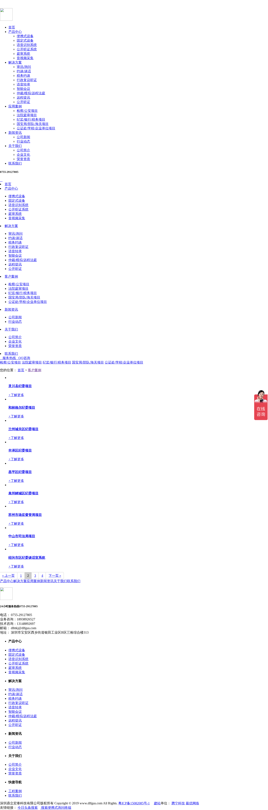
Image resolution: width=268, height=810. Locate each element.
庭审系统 (23, 53)
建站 (157, 803)
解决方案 (15, 62)
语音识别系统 (27, 45)
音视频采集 (25, 58)
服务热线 (8, 358)
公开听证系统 (27, 49)
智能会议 (23, 89)
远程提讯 (23, 97)
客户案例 (11, 276)
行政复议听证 (27, 80)
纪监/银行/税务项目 (31, 119)
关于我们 (15, 146)
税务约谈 (23, 75)
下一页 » (55, 575)
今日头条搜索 (28, 807)
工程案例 (15, 791)
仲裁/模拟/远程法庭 (31, 93)
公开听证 (23, 102)
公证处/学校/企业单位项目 (36, 128)
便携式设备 (25, 36)
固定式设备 (25, 40)
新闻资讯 (15, 132)
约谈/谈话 (24, 71)
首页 (11, 27)
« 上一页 (8, 575)
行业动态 (23, 141)
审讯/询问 (24, 67)
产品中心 (15, 31)
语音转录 (23, 84)
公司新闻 (23, 137)
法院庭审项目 (27, 115)
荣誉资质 (23, 159)
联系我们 (15, 163)
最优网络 (192, 803)
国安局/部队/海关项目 (33, 124)
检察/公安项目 (27, 110)
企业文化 (23, 154)
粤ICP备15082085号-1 (134, 803)
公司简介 (23, 150)
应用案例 (15, 106)
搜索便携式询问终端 (55, 807)
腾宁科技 (178, 803)
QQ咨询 (23, 358)
